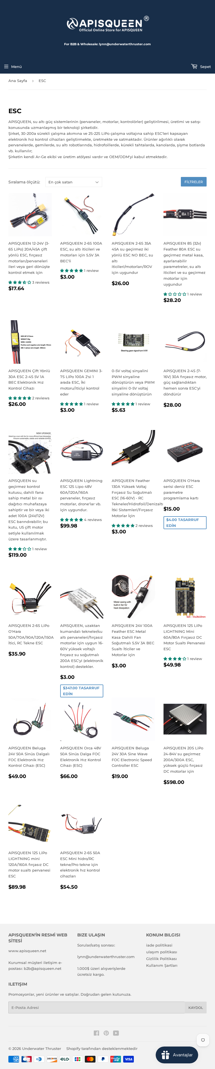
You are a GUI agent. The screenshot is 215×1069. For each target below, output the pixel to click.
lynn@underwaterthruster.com (106, 956)
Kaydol (195, 1008)
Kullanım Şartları (161, 965)
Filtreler (193, 182)
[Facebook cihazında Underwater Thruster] (96, 1034)
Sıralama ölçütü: (24, 182)
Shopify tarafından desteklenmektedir (101, 1048)
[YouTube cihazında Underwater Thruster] (116, 1034)
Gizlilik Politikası (161, 958)
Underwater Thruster (41, 1048)
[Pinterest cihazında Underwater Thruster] (106, 1034)
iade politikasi (159, 945)
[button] (20, 282)
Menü (16, 66)
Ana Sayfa (17, 80)
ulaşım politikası (161, 952)
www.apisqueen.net (27, 951)
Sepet (205, 66)
